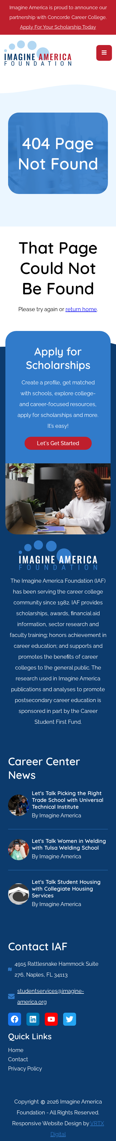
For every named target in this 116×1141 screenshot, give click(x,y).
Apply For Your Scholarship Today (58, 27)
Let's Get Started (58, 443)
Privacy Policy (25, 1068)
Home (15, 1050)
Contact (18, 1059)
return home (81, 309)
